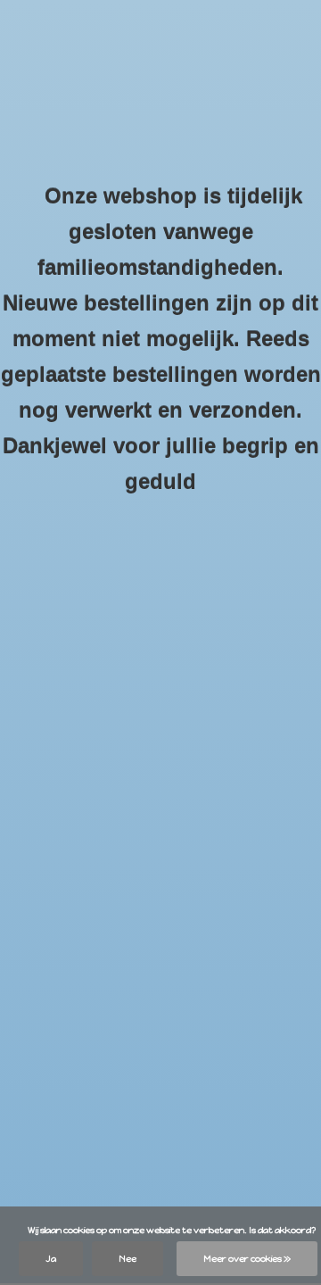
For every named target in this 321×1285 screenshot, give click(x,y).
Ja (50, 1258)
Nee (127, 1258)
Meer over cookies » (247, 1258)
